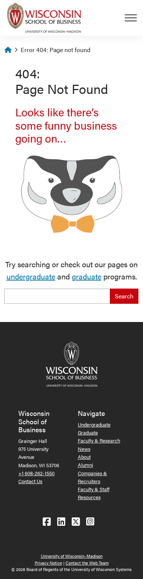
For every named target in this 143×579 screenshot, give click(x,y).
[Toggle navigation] (134, 18)
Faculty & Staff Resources (93, 493)
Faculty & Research (99, 440)
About (84, 456)
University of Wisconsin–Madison (72, 556)
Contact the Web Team (87, 563)
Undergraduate (94, 424)
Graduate (88, 432)
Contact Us (30, 481)
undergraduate (30, 276)
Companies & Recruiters (92, 477)
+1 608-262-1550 (36, 473)
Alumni (85, 464)
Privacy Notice (48, 563)
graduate (86, 276)
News (84, 448)
